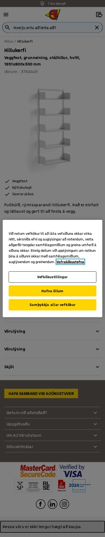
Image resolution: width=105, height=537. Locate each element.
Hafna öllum (52, 290)
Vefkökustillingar (52, 277)
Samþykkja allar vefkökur (53, 304)
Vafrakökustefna (70, 262)
